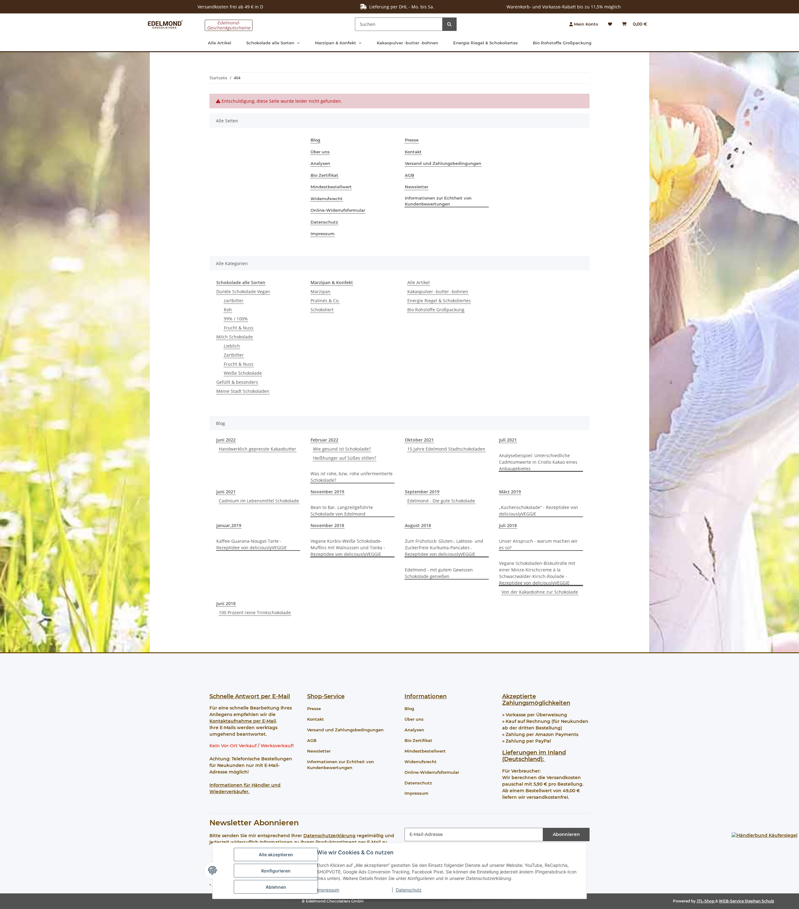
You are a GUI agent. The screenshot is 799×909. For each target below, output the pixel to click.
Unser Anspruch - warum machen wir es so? (538, 544)
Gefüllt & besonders (237, 382)
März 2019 (510, 492)
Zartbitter (234, 355)
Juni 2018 (226, 603)
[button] (583, 24)
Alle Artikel (418, 282)
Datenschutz (409, 889)
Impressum (328, 889)
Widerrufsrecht (327, 198)
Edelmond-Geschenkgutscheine (228, 25)
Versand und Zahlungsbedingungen (443, 163)
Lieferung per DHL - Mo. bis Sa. (400, 7)
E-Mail (281, 696)
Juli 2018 (508, 525)
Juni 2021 (226, 492)
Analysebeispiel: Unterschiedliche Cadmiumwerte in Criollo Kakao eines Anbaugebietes (538, 462)
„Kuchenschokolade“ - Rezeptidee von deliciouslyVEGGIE (538, 510)
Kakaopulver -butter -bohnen (437, 291)
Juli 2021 (508, 440)
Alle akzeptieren (276, 854)
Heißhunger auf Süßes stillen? (344, 458)
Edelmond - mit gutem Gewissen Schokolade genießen (439, 573)
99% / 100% (236, 319)
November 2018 (327, 525)
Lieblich (232, 346)
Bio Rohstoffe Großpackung (435, 310)
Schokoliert (322, 310)
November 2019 (327, 492)
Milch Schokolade (234, 337)
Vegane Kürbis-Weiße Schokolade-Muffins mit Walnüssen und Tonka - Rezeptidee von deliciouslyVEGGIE (348, 547)
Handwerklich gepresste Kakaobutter (257, 449)
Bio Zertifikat (324, 175)
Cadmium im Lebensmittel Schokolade (259, 501)
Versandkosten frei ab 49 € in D (230, 7)
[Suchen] (449, 24)
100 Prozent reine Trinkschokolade (255, 612)
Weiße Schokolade (243, 373)
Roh (228, 310)
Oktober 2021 (419, 440)
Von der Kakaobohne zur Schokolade (540, 592)
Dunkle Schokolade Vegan (243, 291)
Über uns (320, 151)
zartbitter (233, 301)
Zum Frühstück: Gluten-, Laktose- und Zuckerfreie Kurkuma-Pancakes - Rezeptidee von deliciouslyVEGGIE (444, 547)
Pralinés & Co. (325, 301)
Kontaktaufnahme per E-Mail (242, 721)
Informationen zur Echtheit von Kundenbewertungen (438, 201)
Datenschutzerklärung (329, 835)
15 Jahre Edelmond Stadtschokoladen (446, 449)
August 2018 (418, 525)
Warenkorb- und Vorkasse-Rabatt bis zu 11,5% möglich (564, 7)
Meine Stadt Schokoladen (242, 391)
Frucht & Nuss (238, 328)
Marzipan (321, 291)
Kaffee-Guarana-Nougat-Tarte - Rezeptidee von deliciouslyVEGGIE (251, 544)
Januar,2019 (228, 525)
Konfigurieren (276, 870)
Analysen (320, 163)
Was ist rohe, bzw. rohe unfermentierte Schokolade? (352, 477)
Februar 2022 (324, 440)
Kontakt (413, 151)
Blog (315, 139)
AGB (409, 175)
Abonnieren (566, 834)
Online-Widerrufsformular (338, 210)
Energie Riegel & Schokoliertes (439, 301)
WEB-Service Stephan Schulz (746, 901)
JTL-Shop (706, 901)
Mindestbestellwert (331, 186)
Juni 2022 (226, 440)
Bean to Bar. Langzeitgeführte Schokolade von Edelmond (342, 510)
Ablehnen (276, 887)
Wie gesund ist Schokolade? (342, 449)
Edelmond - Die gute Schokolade (441, 501)
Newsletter (416, 186)
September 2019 (422, 492)
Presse (412, 139)
